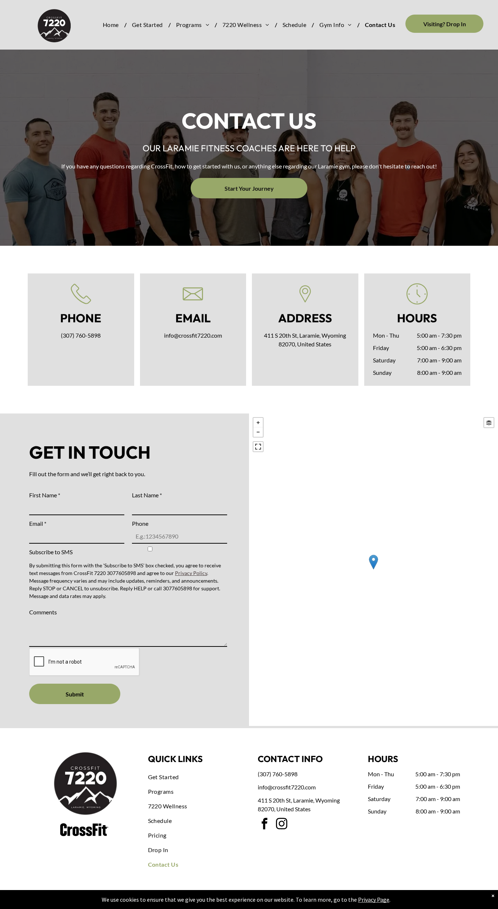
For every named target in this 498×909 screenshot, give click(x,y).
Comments (43, 612)
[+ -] (373, 569)
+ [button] (258, 422)
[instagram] (281, 824)
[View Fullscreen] (258, 446)
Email (37, 523)
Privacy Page (373, 899)
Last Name (147, 495)
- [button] (258, 432)
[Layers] (489, 422)
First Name (44, 495)
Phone (140, 523)
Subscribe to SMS (51, 551)
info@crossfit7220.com (193, 335)
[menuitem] (112, 24)
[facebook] (264, 824)
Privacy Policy (191, 573)
